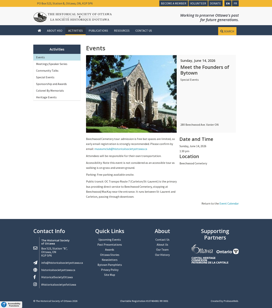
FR (235, 3)
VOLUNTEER (198, 3)
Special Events (45, 77)
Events (40, 57)
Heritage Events (46, 97)
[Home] (39, 30)
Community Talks (47, 70)
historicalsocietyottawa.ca (58, 270)
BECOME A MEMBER (173, 3)
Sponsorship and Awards (51, 84)
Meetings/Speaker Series (51, 64)
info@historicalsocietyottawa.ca (62, 263)
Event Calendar (229, 203)
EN (228, 3)
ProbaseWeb (231, 301)
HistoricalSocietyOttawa (57, 277)
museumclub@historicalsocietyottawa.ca (120, 149)
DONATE (215, 3)
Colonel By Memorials (50, 90)
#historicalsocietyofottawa (58, 284)
